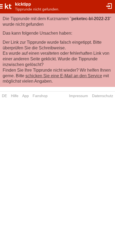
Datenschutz (102, 96)
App (25, 96)
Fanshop (40, 96)
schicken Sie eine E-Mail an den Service (63, 75)
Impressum (78, 96)
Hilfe (14, 96)
